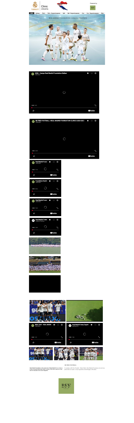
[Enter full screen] (101, 320)
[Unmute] (71, 320)
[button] (59, 252)
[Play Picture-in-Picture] (98, 320)
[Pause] (68, 320)
